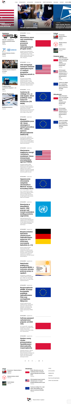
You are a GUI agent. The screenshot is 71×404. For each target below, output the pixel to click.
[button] (18, 2)
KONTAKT (50, 375)
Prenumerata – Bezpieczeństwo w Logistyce (63, 36)
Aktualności (23, 33)
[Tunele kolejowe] (4, 383)
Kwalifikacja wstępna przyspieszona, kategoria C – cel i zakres (9, 88)
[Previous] (2, 17)
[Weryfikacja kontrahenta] (10, 100)
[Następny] (69, 17)
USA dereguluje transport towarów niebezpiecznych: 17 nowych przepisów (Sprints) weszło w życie (27, 70)
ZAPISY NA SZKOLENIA (53, 380)
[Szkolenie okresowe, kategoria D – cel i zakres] (10, 64)
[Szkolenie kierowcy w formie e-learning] (10, 50)
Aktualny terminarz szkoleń (13, 376)
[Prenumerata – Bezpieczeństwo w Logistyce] (4, 371)
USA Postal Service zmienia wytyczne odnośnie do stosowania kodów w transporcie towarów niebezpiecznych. (35, 26)
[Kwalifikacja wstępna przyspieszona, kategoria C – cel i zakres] (10, 81)
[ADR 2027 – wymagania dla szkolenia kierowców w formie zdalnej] (10, 36)
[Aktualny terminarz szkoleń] (4, 378)
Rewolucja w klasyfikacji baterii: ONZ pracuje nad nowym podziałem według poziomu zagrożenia (27, 210)
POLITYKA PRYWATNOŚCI (54, 378)
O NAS (49, 368)
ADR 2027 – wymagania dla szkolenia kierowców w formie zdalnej (8, 41)
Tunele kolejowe (10, 382)
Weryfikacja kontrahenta (7, 107)
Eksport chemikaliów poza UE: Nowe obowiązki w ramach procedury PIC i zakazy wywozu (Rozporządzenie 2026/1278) (27, 126)
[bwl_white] (7, 2)
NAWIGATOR (51, 373)
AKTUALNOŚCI (51, 370)
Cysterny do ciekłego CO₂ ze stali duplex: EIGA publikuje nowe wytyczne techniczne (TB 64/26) (27, 97)
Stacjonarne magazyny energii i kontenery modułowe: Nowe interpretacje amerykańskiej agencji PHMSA (27, 156)
